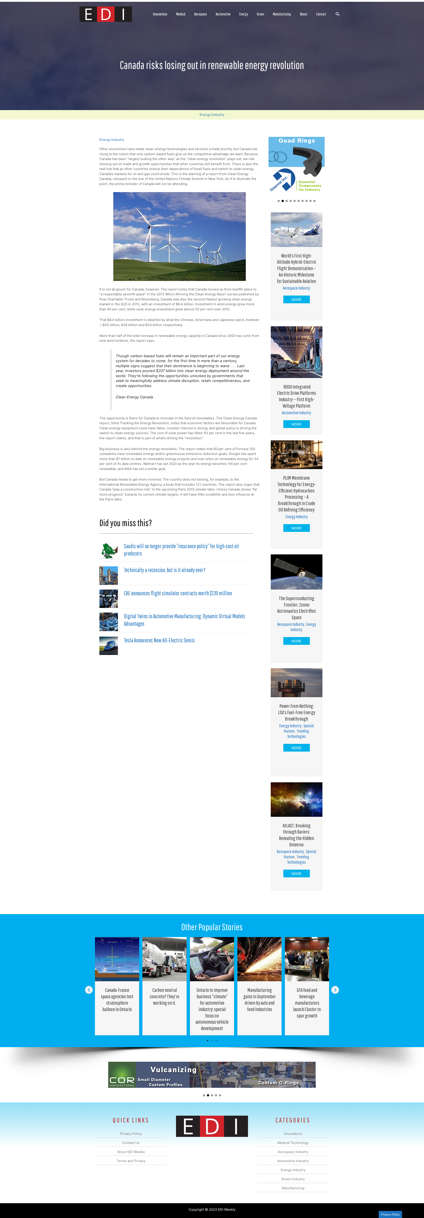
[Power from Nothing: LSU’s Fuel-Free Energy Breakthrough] (296, 682)
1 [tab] (207, 1040)
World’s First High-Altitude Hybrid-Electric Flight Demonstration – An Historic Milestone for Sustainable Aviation (296, 268)
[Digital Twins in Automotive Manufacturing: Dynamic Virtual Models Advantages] (108, 621)
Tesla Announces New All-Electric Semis (159, 640)
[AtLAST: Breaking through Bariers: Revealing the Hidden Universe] (296, 799)
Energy (243, 14)
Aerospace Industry (296, 287)
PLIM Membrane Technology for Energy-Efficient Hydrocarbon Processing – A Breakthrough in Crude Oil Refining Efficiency (296, 494)
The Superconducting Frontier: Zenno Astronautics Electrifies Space (296, 607)
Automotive (223, 14)
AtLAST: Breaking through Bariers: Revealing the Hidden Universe (296, 835)
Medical (180, 14)
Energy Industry (212, 115)
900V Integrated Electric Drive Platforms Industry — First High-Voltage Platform (296, 396)
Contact (321, 14)
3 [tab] (216, 1040)
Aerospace (200, 14)
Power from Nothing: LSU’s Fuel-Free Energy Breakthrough (296, 712)
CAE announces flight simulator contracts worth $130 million (178, 593)
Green (260, 14)
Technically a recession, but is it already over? (164, 570)
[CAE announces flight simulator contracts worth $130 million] (108, 598)
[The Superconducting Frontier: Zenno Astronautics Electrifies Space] (296, 571)
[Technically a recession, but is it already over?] (108, 575)
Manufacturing (282, 14)
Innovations (160, 14)
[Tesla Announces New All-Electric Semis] (108, 645)
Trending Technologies (298, 733)
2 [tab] (212, 1040)
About (303, 14)
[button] (337, 14)
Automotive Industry (296, 412)
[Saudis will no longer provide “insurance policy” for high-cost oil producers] (108, 551)
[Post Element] (117, 986)
